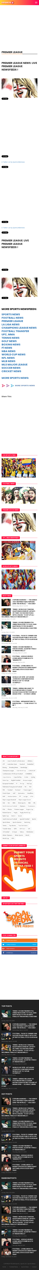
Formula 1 (18, 790)
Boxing (5, 767)
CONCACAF (31, 771)
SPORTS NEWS (11, 314)
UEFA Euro (22, 829)
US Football (6, 832)
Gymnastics (21, 793)
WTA (13, 838)
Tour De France (22, 825)
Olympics (22, 806)
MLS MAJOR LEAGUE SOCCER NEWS (14, 366)
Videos (22, 832)
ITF (20, 796)
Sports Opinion (17, 822)
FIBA (30, 787)
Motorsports (22, 803)
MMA (14, 803)
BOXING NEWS (11, 344)
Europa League (27, 780)
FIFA (4, 790)
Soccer (20, 816)
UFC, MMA (8, 334)
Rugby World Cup (25, 812)
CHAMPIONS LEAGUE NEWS (19, 328)
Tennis (4, 825)
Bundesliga (24, 767)
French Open (6, 793)
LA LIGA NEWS (11, 324)
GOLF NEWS (9, 341)
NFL (34, 803)
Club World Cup (21, 771)
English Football (15, 780)
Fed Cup (29, 783)
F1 (16, 783)
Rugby (15, 812)
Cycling (33, 777)
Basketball (30, 764)
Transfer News (7, 829)
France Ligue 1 (28, 790)
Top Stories (12, 825)
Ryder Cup (6, 816)
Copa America (7, 777)
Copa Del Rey (18, 777)
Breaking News (13, 767)
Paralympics (31, 806)
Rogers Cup (29, 809)
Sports (34, 819)
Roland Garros (7, 812)
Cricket (26, 777)
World (27, 835)
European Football (8, 783)
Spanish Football (24, 819)
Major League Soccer (25, 800)
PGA (4, 809)
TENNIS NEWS (10, 338)
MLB (4, 803)
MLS (9, 803)
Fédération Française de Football (12, 787)
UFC (29, 829)
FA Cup (22, 783)
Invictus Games (12, 796)
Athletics (29, 761)
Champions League (8, 771)
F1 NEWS (7, 348)
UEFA (15, 829)
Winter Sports (19, 835)
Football (10, 790)
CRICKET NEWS (11, 371)
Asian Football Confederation (16, 761)
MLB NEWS (8, 361)
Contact (34, 1267)
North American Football (10, 806)
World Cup (6, 838)
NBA (29, 803)
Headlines (30, 793)
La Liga (26, 796)
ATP (4, 764)
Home (4, 1267)
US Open (14, 832)
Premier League (19, 809)
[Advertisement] (19, 27)
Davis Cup (6, 780)
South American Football (10, 819)
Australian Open (12, 764)
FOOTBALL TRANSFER (15, 331)
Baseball (22, 764)
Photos (10, 809)
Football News (13, 1267)
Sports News (6, 822)
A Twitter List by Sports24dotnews (13, 162)
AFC (4, 761)
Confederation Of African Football (13, 774)
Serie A (13, 816)
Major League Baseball (9, 800)
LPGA (31, 796)
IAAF (4, 796)
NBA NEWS (8, 351)
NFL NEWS (8, 358)
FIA (25, 787)
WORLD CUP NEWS (13, 354)
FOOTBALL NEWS (12, 318)
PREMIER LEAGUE (12, 321)
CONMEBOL (28, 774)
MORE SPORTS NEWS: (15, 378)
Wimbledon (29, 832)
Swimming (27, 822)
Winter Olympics (7, 835)
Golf (14, 793)
